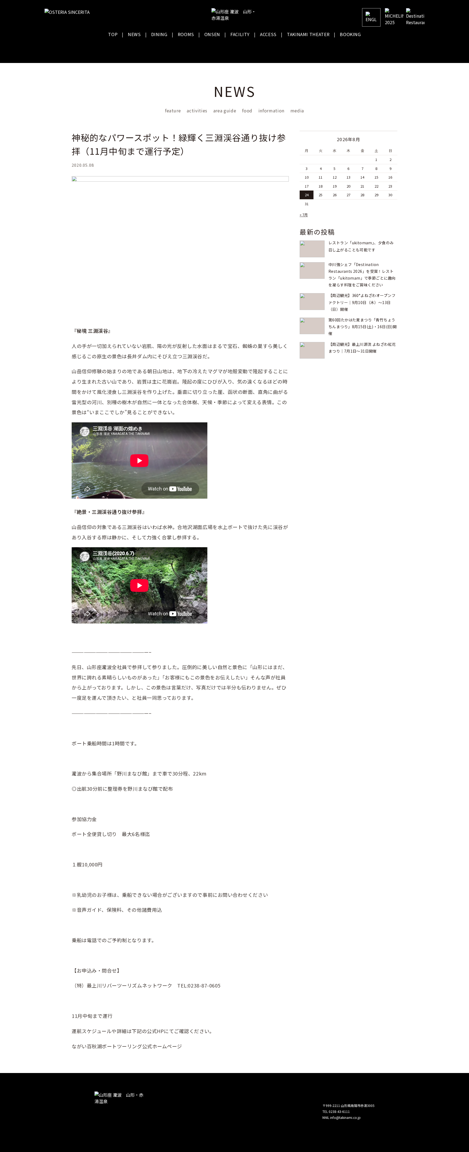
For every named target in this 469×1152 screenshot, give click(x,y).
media (297, 110)
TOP (113, 34)
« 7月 (304, 214)
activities (197, 110)
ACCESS (268, 34)
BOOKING (350, 34)
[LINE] (417, 49)
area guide (224, 110)
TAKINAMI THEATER (308, 34)
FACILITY (240, 34)
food (247, 110)
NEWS (134, 34)
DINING (159, 34)
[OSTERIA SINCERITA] (69, 12)
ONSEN (212, 34)
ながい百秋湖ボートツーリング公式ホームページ (127, 1046)
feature (173, 110)
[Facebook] (382, 49)
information (271, 110)
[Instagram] (400, 49)
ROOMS (186, 34)
